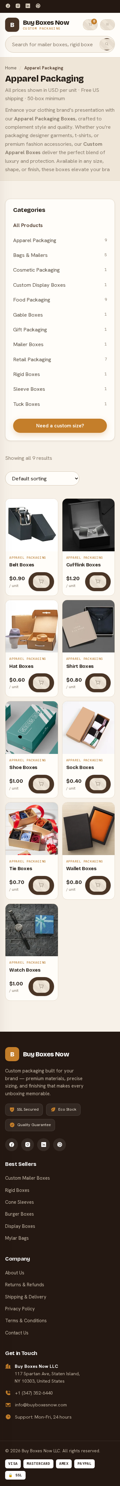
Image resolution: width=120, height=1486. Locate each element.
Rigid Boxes (60, 374)
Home (11, 68)
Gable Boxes (60, 314)
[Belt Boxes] (31, 525)
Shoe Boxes (23, 767)
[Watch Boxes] (31, 930)
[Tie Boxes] (31, 828)
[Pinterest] (38, 6)
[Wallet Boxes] (88, 828)
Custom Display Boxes (60, 284)
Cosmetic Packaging (60, 269)
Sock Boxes (80, 767)
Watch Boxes (25, 970)
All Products (28, 225)
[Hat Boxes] (31, 626)
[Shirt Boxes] (88, 626)
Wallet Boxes (81, 868)
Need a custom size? (60, 425)
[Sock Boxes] (88, 727)
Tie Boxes (20, 868)
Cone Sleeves (19, 1202)
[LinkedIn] (28, 6)
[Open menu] (107, 24)
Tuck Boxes (60, 403)
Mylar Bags (17, 1238)
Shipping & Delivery (25, 1297)
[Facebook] (8, 6)
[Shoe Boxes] (31, 727)
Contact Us (16, 1333)
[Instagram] (17, 6)
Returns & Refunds (24, 1284)
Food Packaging (60, 299)
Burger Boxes (19, 1214)
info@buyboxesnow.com (41, 1405)
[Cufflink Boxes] (88, 525)
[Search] (107, 44)
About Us (14, 1273)
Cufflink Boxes (83, 565)
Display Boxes (20, 1226)
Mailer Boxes (60, 344)
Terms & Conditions (26, 1320)
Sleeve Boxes (60, 388)
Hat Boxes (21, 666)
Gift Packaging (60, 329)
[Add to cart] (41, 581)
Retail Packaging (60, 359)
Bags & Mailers (60, 254)
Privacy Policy (20, 1309)
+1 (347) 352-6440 (34, 1393)
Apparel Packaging (60, 240)
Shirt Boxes (80, 666)
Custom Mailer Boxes (27, 1178)
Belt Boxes (21, 565)
